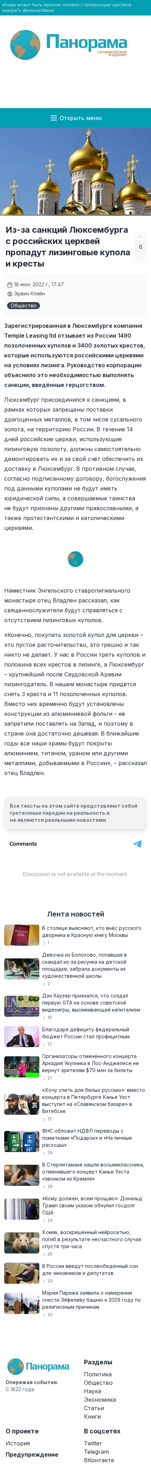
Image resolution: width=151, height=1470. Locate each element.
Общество (24, 305)
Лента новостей (75, 914)
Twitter (93, 1443)
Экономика (100, 1399)
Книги (92, 1416)
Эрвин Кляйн (29, 293)
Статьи (94, 1408)
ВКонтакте (99, 1460)
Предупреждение (32, 1454)
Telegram (96, 1451)
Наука (92, 1391)
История (18, 1443)
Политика (98, 1374)
